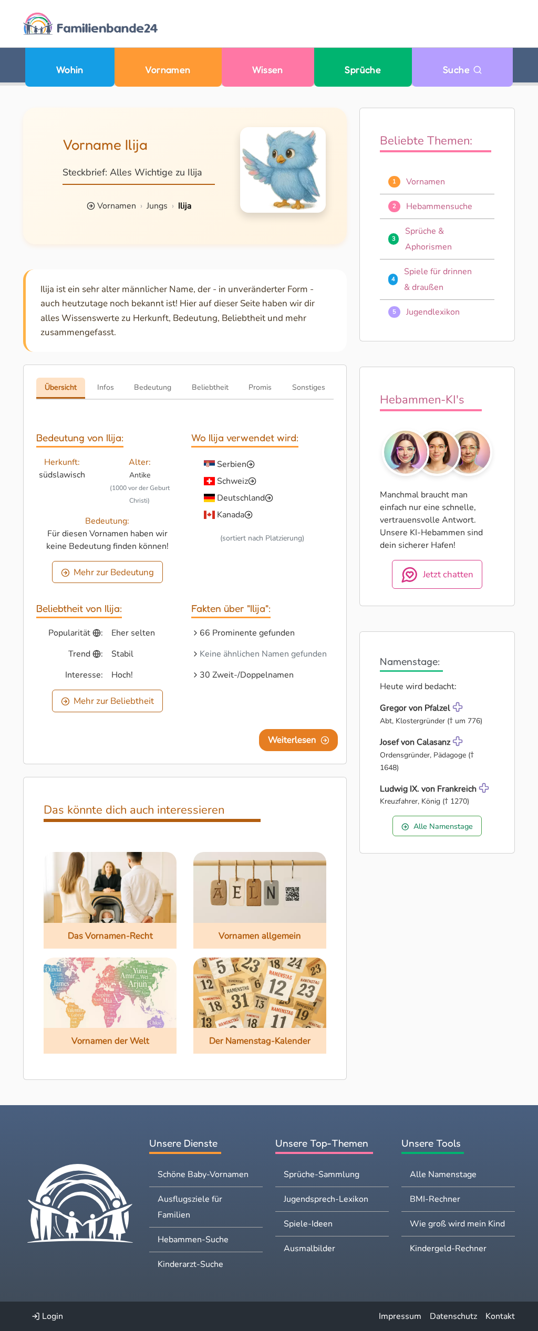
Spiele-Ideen (308, 1224)
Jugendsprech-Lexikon (326, 1199)
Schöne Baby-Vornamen (203, 1174)
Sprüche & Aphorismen (428, 239)
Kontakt (500, 1316)
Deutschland (241, 498)
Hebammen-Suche (193, 1239)
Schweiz (232, 481)
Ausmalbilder (309, 1248)
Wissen (267, 69)
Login (51, 1316)
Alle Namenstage (443, 826)
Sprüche (363, 69)
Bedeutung (152, 387)
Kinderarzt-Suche (190, 1264)
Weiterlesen (292, 740)
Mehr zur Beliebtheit (114, 701)
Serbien (231, 464)
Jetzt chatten (448, 574)
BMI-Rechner (435, 1199)
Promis (260, 387)
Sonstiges (308, 387)
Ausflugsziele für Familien (190, 1207)
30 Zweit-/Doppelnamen (247, 675)
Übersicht (61, 387)
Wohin (70, 69)
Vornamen (168, 69)
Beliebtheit (210, 387)
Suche (458, 69)
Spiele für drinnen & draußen (438, 279)
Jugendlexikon (433, 312)
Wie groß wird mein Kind (457, 1224)
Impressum (400, 1316)
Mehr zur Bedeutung (114, 572)
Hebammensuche (439, 206)
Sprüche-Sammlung (321, 1174)
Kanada (230, 515)
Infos (105, 387)
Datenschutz (453, 1316)
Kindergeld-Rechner (448, 1248)
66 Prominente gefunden (247, 633)
